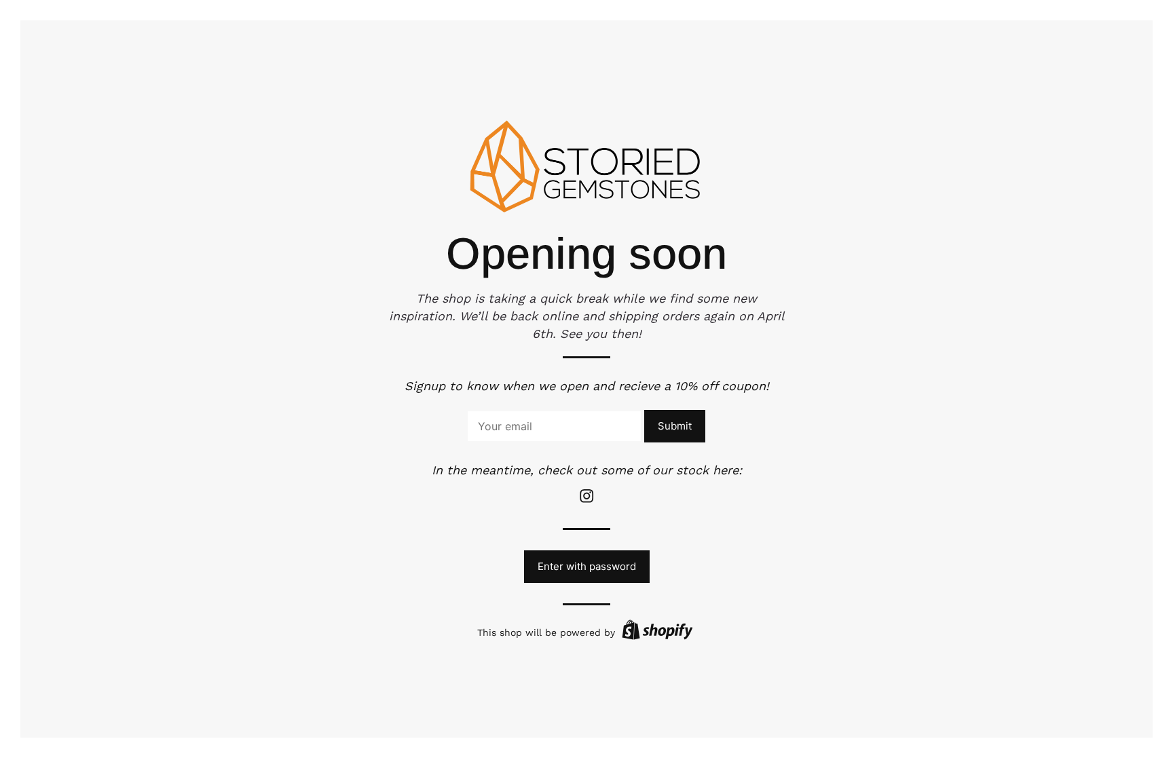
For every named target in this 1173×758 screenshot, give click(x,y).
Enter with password (587, 566)
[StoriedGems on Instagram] (586, 500)
